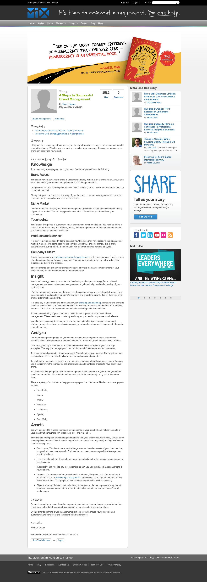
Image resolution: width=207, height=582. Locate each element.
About (100, 23)
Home (31, 23)
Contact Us (64, 565)
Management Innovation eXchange (42, 3)
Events (84, 23)
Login (135, 2)
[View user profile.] (44, 111)
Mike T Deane (69, 104)
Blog (93, 23)
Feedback (49, 565)
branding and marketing (89, 303)
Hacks (50, 23)
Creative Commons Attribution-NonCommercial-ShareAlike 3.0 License (92, 572)
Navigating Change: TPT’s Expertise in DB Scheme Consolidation (157, 112)
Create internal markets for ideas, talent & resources (59, 130)
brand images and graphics (68, 477)
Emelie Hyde (152, 117)
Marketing (59, 119)
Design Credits (80, 565)
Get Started (145, 217)
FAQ (39, 565)
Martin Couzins (153, 163)
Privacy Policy (114, 565)
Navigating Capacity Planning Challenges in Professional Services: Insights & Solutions (159, 127)
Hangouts (73, 23)
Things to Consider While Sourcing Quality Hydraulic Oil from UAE (159, 142)
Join (128, 2)
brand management (42, 119)
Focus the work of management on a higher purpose (59, 134)
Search (148, 2)
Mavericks (61, 23)
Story (63, 91)
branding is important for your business (71, 257)
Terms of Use (97, 565)
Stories (40, 23)
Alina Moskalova (154, 102)
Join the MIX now (41, 540)
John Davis (152, 147)
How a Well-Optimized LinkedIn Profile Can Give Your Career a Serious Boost (160, 97)
